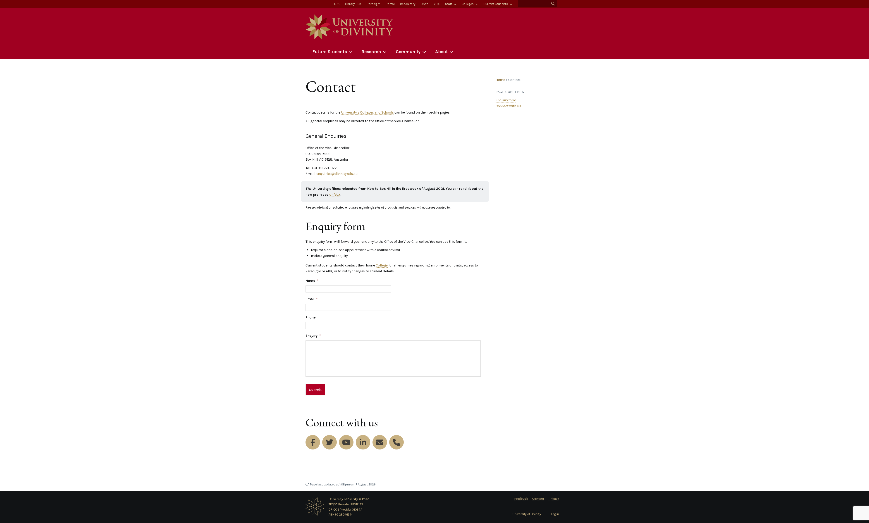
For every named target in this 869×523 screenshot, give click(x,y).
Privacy (554, 499)
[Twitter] (329, 442)
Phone (310, 317)
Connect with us (508, 106)
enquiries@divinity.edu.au (337, 173)
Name (312, 280)
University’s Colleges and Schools (367, 112)
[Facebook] (313, 442)
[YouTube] (346, 442)
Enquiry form (506, 100)
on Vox (334, 194)
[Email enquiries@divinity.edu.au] (379, 442)
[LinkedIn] (363, 442)
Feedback (521, 499)
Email (312, 299)
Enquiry (313, 335)
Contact (538, 499)
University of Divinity (527, 514)
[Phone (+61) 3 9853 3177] (396, 442)
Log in (555, 514)
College (382, 265)
